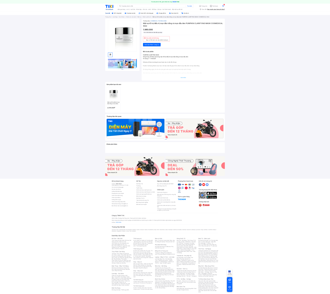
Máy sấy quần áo (206, 246)
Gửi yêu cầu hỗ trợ (116, 189)
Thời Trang (190, 240)
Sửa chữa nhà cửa (162, 269)
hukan (123, 231)
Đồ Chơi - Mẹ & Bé (117, 238)
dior (118, 229)
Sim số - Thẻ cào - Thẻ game (189, 276)
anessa (193, 229)
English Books (185, 289)
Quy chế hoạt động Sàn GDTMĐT (165, 183)
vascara (114, 229)
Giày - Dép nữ (137, 262)
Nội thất (162, 270)
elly (155, 229)
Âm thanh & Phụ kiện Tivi (204, 240)
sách (149, 9)
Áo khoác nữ (145, 241)
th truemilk (129, 229)
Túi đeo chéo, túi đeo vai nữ (140, 281)
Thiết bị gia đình (125, 289)
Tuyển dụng (139, 188)
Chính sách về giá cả (162, 192)
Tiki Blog (138, 185)
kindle (180, 229)
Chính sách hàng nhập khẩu (118, 201)
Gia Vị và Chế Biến (162, 283)
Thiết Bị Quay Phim (207, 274)
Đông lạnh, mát (122, 256)
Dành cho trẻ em (119, 260)
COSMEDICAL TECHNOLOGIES (158, 21)
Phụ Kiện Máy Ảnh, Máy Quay (205, 267)
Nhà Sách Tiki (181, 286)
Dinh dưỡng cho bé (119, 244)
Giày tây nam (144, 272)
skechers (162, 229)
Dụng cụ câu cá (205, 256)
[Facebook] (200, 184)
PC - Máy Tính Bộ (162, 263)
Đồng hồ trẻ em (171, 254)
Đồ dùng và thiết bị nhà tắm (165, 272)
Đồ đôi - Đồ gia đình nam (144, 254)
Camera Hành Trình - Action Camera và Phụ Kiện (207, 271)
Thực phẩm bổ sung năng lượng (208, 261)
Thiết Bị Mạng (163, 261)
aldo (167, 229)
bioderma (150, 229)
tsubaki (134, 231)
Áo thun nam (136, 250)
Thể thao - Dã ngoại (184, 243)
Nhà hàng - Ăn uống (185, 273)
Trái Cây (114, 253)
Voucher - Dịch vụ (182, 268)
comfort (210, 229)
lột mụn (159, 9)
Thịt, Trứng (119, 253)
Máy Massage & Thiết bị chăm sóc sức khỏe (121, 279)
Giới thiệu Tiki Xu (140, 198)
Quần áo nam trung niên (142, 257)
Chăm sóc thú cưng (160, 281)
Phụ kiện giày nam (140, 275)
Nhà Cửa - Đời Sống (161, 266)
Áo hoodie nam (140, 253)
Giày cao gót (136, 263)
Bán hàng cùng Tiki (162, 185)
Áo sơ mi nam (143, 252)
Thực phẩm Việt (125, 254)
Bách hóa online (184, 247)
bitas (214, 229)
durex (146, 229)
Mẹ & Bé (186, 246)
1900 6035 (118, 222)
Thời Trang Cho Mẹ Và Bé (118, 240)
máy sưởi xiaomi (209, 286)
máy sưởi (200, 281)
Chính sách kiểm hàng (117, 195)
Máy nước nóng (207, 244)
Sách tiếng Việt (180, 288)
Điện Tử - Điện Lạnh (204, 238)
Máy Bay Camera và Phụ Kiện (207, 275)
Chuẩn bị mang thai (119, 248)
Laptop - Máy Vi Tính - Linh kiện (164, 257)
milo (158, 229)
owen (138, 229)
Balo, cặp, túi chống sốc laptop (165, 241)
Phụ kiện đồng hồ (162, 254)
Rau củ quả (117, 254)
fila (130, 231)
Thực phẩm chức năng (120, 276)
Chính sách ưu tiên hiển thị (163, 200)
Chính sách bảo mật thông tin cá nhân (145, 192)
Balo (156, 240)
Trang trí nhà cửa (159, 267)
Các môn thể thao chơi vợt (208, 258)
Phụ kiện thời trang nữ (160, 246)
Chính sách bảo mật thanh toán (144, 190)
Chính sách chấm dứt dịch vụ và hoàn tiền (166, 206)
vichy (127, 231)
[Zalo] (207, 184)
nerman (184, 229)
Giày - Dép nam (138, 271)
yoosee (198, 229)
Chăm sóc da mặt (116, 275)
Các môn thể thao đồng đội (208, 257)
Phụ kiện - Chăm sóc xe (183, 281)
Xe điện (191, 281)
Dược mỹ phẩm (125, 285)
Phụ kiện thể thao (208, 253)
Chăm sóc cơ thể (119, 278)
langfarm (119, 231)
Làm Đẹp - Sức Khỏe (118, 273)
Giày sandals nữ (142, 265)
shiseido (114, 231)
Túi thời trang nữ (138, 279)
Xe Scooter (190, 282)
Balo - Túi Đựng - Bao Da (207, 272)
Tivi (202, 244)
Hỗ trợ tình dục (124, 283)
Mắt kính (168, 246)
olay (202, 229)
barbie (134, 229)
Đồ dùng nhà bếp (116, 289)
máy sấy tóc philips (209, 282)
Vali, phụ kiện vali (170, 241)
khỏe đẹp (139, 9)
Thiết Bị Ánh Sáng (208, 269)
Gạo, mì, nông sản (119, 257)
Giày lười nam (136, 272)
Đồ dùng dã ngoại (208, 252)
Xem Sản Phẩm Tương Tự (152, 44)
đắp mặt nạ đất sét (177, 9)
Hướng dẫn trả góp (116, 199)
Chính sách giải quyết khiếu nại (144, 194)
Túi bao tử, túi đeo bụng (146, 289)
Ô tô (185, 282)
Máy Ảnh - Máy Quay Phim (206, 266)
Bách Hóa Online (160, 279)
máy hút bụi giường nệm (207, 287)
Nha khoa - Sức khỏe (186, 274)
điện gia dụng (121, 9)
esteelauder (122, 229)
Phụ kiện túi (149, 283)
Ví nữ (149, 281)
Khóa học (189, 270)
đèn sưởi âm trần (205, 290)
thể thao (154, 9)
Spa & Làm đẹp (187, 272)
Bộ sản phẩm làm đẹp (121, 284)
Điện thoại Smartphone (117, 267)
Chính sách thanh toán (162, 198)
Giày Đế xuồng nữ (143, 267)
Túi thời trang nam (138, 286)
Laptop (169, 263)
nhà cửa (145, 9)
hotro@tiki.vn (124, 203)
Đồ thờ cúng (161, 274)
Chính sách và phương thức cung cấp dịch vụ (166, 202)
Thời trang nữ (137, 238)
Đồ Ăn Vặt (160, 285)
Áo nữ (134, 240)
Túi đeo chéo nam (142, 287)
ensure (142, 229)
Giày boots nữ (139, 266)
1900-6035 (119, 183)
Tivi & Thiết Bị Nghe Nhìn (185, 250)
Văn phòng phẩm (189, 288)
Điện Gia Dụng (116, 288)
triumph (170, 229)
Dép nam (141, 274)
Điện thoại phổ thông (119, 269)
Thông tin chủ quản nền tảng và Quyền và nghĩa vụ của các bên (166, 209)
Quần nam (142, 250)
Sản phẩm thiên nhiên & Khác (120, 280)
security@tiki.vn (124, 205)
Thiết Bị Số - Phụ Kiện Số (184, 255)
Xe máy (181, 282)
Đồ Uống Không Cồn (164, 286)
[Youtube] (203, 184)
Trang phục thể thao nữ (204, 250)
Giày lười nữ (146, 266)
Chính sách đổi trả (116, 197)
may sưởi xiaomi (206, 285)
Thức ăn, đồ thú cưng (119, 261)
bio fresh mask (167, 9)
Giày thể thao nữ (211, 260)
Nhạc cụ (167, 274)
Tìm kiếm (189, 6)
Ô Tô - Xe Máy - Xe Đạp (184, 279)
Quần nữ (144, 240)
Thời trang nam (137, 249)
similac (205, 229)
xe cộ (128, 9)
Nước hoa (117, 283)
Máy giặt (203, 243)
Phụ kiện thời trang (160, 244)
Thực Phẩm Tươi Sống (118, 251)
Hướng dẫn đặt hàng (117, 191)
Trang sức (157, 252)
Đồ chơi (127, 240)
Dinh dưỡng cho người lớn (120, 246)
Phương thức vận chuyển (118, 193)
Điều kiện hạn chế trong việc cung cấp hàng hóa (166, 195)
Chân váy (144, 243)
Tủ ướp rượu (214, 246)
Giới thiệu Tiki (139, 183)
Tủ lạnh (203, 241)
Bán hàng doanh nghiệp (142, 202)
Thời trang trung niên (141, 246)
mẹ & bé (133, 9)
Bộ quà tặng (162, 287)
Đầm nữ (139, 240)
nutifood (175, 229)
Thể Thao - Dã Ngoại (204, 249)
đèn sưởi (206, 281)
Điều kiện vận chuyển (141, 204)
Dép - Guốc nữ (144, 263)
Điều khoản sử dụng (141, 196)
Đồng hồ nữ (163, 252)
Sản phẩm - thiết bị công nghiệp (186, 249)
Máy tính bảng (118, 270)
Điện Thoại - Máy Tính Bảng (120, 266)
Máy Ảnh (211, 276)
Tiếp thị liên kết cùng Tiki (142, 200)
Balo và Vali (158, 238)
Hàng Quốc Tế (181, 238)
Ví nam (135, 287)
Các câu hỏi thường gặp (117, 187)
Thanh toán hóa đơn (182, 270)
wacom (189, 229)
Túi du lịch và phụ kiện (163, 240)
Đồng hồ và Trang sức (161, 251)
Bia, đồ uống (117, 259)
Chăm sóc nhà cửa (121, 263)
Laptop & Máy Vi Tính (188, 248)
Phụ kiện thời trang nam (164, 247)
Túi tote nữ (142, 283)
